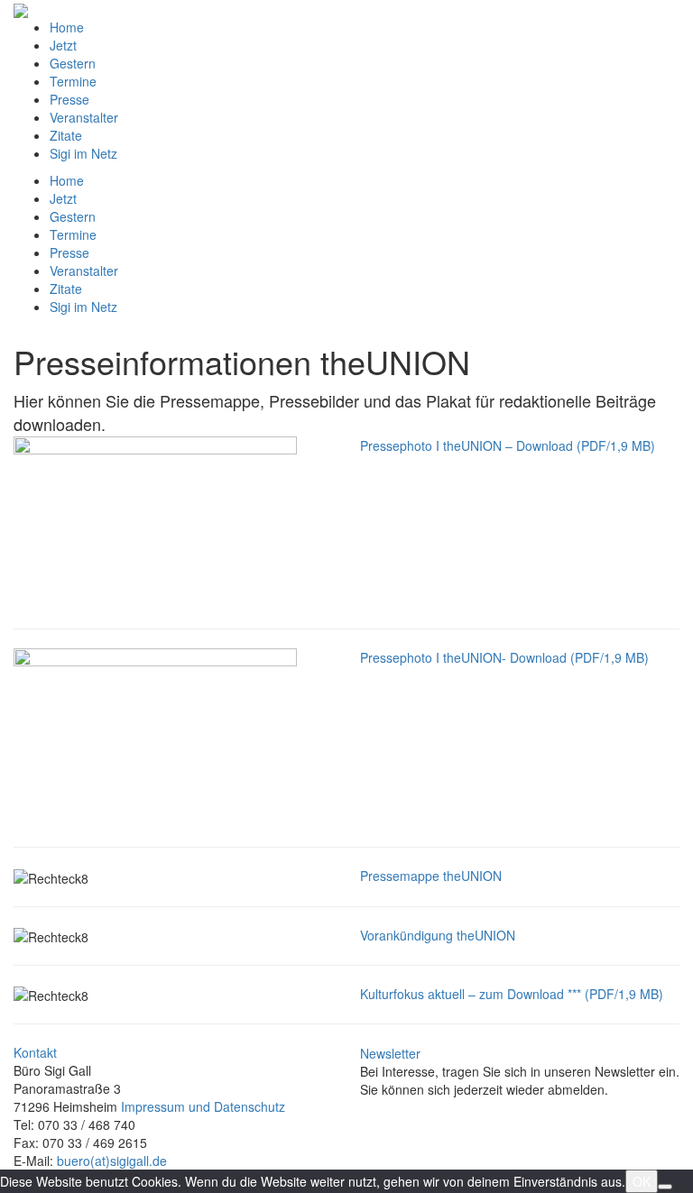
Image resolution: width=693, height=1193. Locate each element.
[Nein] (665, 1186)
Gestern (73, 63)
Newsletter (390, 1053)
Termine (73, 81)
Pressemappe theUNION (431, 876)
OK (642, 1181)
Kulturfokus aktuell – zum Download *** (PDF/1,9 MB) (511, 994)
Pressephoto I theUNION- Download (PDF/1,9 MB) (504, 657)
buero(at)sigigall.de (112, 1161)
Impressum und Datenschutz (203, 1106)
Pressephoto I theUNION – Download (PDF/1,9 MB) (507, 445)
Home (67, 27)
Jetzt (63, 45)
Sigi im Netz (83, 153)
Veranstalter (84, 117)
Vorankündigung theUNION (437, 935)
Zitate (66, 135)
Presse (69, 99)
